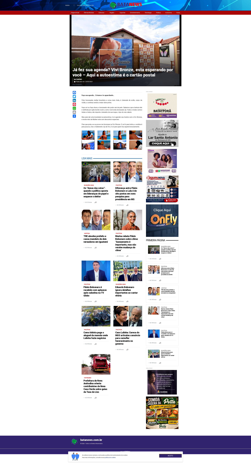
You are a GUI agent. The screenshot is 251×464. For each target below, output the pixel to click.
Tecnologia (148, 12)
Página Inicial (75, 12)
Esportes (122, 12)
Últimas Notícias (89, 12)
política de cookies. (110, 457)
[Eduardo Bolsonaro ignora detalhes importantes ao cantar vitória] (127, 271)
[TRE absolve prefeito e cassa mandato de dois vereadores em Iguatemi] (96, 220)
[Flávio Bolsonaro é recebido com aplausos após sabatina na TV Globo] (96, 271)
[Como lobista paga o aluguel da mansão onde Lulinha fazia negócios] (96, 316)
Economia (169, 12)
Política (158, 12)
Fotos (178, 12)
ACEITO (170, 456)
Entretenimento (135, 12)
